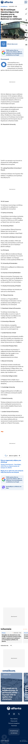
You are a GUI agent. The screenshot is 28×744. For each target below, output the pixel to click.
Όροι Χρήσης (14, 718)
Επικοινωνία (14, 721)
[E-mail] (26, 44)
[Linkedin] (26, 30)
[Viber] (26, 35)
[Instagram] (14, 714)
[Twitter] (26, 25)
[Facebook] (26, 20)
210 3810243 (14, 733)
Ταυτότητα (14, 725)
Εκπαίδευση (4, 6)
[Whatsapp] (26, 39)
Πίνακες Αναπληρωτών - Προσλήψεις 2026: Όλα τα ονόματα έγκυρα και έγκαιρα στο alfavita (11, 466)
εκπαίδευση (9, 670)
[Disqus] (14, 513)
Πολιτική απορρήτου (14, 723)
